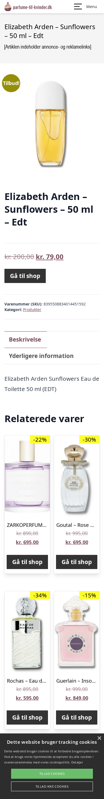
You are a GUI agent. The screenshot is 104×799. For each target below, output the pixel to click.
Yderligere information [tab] (41, 356)
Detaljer (77, 762)
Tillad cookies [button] (52, 774)
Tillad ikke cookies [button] (52, 786)
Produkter (32, 309)
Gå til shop (25, 276)
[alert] (52, 766)
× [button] (99, 738)
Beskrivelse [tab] (25, 339)
